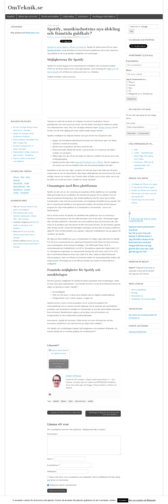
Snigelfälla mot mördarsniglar (143, 299)
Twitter (16, 192)
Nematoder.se (137, 296)
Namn (50, 459)
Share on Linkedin (63, 339)
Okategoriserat (53, 25)
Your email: (130, 123)
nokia (70, 401)
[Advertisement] (84, 98)
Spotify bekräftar (54, 50)
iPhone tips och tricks (28, 16)
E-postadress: (132, 61)
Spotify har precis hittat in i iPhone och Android (66, 47)
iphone (63, 401)
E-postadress (53, 465)
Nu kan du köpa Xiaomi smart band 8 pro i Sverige (24, 234)
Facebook (24, 192)
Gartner (55, 261)
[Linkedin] (50, 394)
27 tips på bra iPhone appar (142, 187)
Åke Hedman (18, 213)
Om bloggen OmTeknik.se (104, 16)
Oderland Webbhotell (137, 332)
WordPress (17, 189)
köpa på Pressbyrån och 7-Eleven (89, 162)
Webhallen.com (32, 33)
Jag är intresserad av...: (136, 79)
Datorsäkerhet (19, 186)
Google (27, 189)
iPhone (16, 177)
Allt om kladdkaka (138, 290)
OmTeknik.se (25, 7)
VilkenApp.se (149, 268)
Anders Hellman (54, 37)
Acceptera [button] (123, 500)
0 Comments (85, 37)
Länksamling (68, 16)
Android (16, 180)
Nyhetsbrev (83, 16)
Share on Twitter (57, 339)
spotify (90, 401)
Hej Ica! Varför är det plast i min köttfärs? (26, 225)
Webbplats (51, 471)
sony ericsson (80, 401)
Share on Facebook (50, 339)
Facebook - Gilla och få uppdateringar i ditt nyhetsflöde (143, 165)
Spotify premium (105, 127)
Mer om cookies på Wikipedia (142, 500)
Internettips (18, 183)
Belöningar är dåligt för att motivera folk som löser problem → (104, 414)
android (56, 401)
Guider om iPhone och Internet (144, 190)
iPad (22, 177)
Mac (28, 186)
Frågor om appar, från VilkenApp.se (142, 220)
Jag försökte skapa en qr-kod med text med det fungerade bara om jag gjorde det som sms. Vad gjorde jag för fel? (141, 245)
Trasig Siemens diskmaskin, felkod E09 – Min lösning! (24, 216)
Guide (26, 183)
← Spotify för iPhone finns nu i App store (64, 413)
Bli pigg (134, 293)
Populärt (11, 16)
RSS (136, 150)
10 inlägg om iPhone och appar (144, 184)
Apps (28, 177)
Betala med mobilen (50, 16)
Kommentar (52, 434)
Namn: (129, 70)
